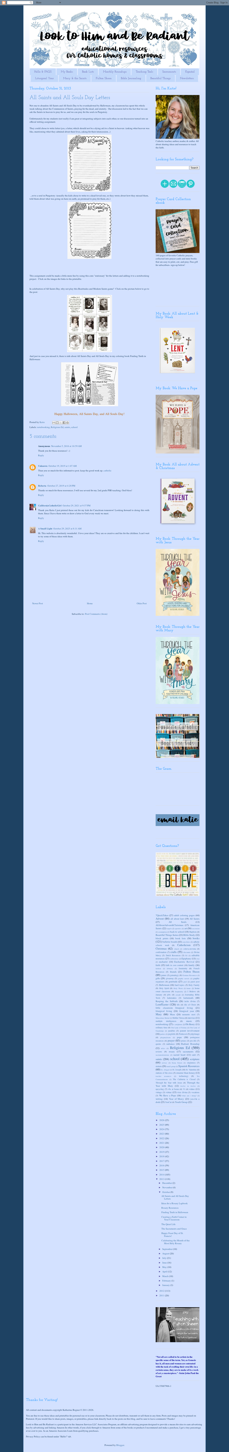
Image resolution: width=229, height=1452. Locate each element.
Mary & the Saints (74, 78)
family (191, 965)
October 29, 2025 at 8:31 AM (67, 528)
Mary (159, 1014)
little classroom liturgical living (174, 1007)
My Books (67, 71)
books (196, 938)
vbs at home (173, 1089)
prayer (171, 1040)
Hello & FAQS (43, 71)
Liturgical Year (44, 78)
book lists (180, 938)
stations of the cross (164, 1073)
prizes (183, 1040)
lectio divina (190, 1001)
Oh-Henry (190, 1024)
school (74, 427)
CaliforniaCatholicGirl (50, 505)
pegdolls (171, 1034)
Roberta (42, 485)
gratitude (173, 981)
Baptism (192, 931)
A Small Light (45, 528)
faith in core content (174, 965)
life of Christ (190, 1004)
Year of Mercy (176, 1098)
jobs (169, 994)
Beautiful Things (160, 78)
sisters (159, 1066)
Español (190, 71)
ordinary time (161, 1027)
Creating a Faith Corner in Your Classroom (174, 1218)
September (167, 1249)
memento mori (188, 1014)
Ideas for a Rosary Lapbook (174, 1203)
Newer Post (37, 603)
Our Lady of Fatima (179, 1027)
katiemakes (172, 998)
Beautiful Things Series (167, 935)
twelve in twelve (188, 1086)
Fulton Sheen (104, 78)
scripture (194, 1059)
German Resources (189, 975)
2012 (162, 1290)
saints (67, 427)
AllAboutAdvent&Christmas (169, 925)
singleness (191, 1062)
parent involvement (189, 1030)
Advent (160, 918)
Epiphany (186, 958)
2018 (162, 1156)
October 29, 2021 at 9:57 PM (77, 505)
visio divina (182, 1092)
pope (179, 1037)
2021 (162, 1142)
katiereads (188, 997)
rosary (172, 1051)
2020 (162, 1147)
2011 (162, 1295)
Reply (41, 455)
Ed (186, 955)
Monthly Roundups (114, 71)
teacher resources (163, 1076)
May (164, 1267)
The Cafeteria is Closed (184, 1079)
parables (171, 1030)
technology (183, 1076)
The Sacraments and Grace (174, 1228)
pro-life (193, 1040)
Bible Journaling (131, 78)
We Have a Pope (167, 1095)
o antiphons (177, 1024)
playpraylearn (165, 1037)
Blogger (120, 1445)
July (164, 1258)
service (164, 1063)
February (166, 1280)
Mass (172, 1014)
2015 (162, 1169)
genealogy (174, 975)
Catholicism (184, 945)
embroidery (174, 958)
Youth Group (181, 1102)
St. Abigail (165, 1069)
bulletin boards (169, 941)
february (170, 968)
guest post (195, 981)
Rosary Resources (170, 1207)
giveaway (170, 978)
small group (171, 1066)
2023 (162, 1133)
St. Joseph (176, 1069)
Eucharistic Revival (184, 961)
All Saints (194, 918)
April (165, 1271)
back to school (177, 931)
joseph (178, 994)
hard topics (180, 985)
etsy (197, 958)
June (164, 1262)
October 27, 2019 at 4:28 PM (61, 485)
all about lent (177, 918)
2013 (162, 1179)
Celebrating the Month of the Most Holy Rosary (175, 1242)
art (185, 928)
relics (163, 1048)
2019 (162, 1151)
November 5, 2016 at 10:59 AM (66, 446)
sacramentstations (162, 1055)
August (166, 1253)
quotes (158, 1044)
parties (162, 1034)
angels (169, 928)
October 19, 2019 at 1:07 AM (62, 465)
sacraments (188, 1051)
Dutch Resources (173, 955)
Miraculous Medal (162, 1018)
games (163, 975)
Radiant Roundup (190, 1043)
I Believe (191, 991)
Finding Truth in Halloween (174, 1212)
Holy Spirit (164, 988)
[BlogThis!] (57, 422)
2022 (162, 1138)
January (159, 994)
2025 (162, 1124)
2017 (162, 1161)
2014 (162, 1174)
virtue (169, 1092)
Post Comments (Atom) (96, 613)
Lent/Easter (162, 1004)
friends (173, 971)
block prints (162, 938)
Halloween (164, 985)
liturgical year (186, 1011)
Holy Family (194, 985)
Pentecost (183, 1034)
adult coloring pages (184, 915)
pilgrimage (195, 1034)
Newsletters (187, 78)
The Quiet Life (168, 1224)
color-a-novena (189, 948)
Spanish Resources (188, 1066)
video (192, 1089)
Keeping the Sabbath (167, 1001)
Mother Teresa (178, 1018)
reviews (159, 1051)
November (167, 1187)
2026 (162, 1120)
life (178, 1004)
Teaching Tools (144, 71)
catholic (107, 470)
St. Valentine (191, 1069)
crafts (173, 952)
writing (159, 1098)
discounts (186, 952)
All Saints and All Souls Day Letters (175, 1197)
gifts (158, 978)
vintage (159, 1092)
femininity (183, 968)
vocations (195, 1092)
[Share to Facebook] (64, 422)
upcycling (160, 1089)
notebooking (43, 427)
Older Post (142, 603)
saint (194, 1054)
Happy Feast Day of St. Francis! (172, 1234)
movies (191, 1017)
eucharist (163, 961)
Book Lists (88, 71)
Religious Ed (57, 427)
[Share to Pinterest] (67, 422)
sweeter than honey (185, 1072)
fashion (158, 968)
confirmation (161, 952)
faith (158, 965)
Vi (184, 1089)
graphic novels (183, 978)
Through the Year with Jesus (169, 1082)
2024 (162, 1129)
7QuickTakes (162, 915)
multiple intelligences (166, 1021)
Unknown (42, 465)
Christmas (161, 948)
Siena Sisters (177, 1063)
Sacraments (169, 71)
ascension (195, 928)
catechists (186, 942)
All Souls (177, 921)
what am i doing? (189, 1095)
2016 (162, 1165)
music (189, 1021)
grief (185, 981)
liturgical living (164, 1011)
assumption (162, 932)
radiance (170, 1043)
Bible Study (189, 935)
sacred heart (179, 1054)
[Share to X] (60, 422)
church (176, 949)
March (165, 1276)
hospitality (179, 991)
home (189, 988)
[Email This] (54, 422)
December (167, 1183)
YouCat (168, 1102)
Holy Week (178, 988)
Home (90, 603)
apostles (178, 928)
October (166, 1192)
